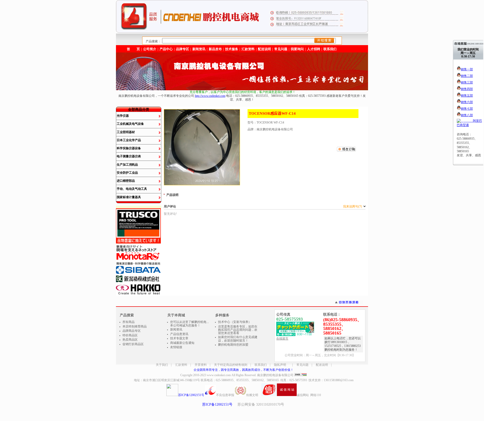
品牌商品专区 (132, 331)
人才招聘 (313, 49)
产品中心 (166, 49)
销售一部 (467, 69)
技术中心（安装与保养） (234, 322)
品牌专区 (182, 49)
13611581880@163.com (338, 380)
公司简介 (149, 49)
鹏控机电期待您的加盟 (233, 344)
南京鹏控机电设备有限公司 (275, 375)
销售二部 (467, 76)
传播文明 (252, 395)
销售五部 (467, 95)
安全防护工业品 (127, 172)
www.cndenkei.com (219, 375)
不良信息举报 (225, 395)
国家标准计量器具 (129, 197)
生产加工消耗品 (127, 164)
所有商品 (129, 322)
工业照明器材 (126, 132)
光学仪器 (123, 115)
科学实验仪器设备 (129, 148)
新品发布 (215, 49)
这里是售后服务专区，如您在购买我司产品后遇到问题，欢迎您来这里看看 (237, 330)
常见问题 (302, 365)
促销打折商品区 (133, 344)
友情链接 (176, 347)
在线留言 (282, 338)
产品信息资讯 (179, 334)
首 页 (133, 49)
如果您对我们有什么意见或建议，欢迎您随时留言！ (237, 338)
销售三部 (467, 82)
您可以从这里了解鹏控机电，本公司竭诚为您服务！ (189, 323)
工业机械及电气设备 (130, 124)
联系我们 (330, 49)
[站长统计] (300, 375)
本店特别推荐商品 (135, 326)
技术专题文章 (179, 338)
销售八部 (467, 115)
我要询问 (297, 49)
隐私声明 (280, 365)
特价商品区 (130, 335)
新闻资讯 (198, 49)
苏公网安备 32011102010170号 (260, 404)
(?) (353, 206)
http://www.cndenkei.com (210, 96)
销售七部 (467, 108)
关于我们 (162, 365)
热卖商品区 (130, 339)
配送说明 (322, 365)
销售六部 (467, 102)
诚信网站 (303, 395)
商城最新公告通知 (182, 343)
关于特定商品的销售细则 (230, 365)
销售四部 (467, 89)
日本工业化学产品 (129, 140)
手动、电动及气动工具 (132, 189)
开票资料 (201, 365)
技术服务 (231, 49)
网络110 (315, 395)
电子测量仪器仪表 (129, 156)
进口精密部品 (126, 181)
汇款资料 (181, 365)
